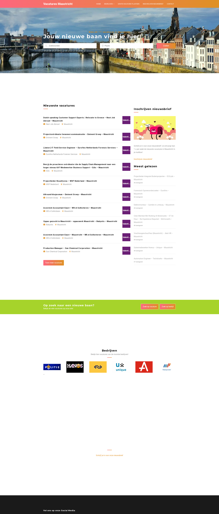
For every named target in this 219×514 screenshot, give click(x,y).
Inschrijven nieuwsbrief (153, 4)
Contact (170, 4)
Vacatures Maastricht (58, 3)
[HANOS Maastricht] (52, 367)
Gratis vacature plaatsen (128, 4)
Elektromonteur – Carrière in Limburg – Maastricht (154, 205)
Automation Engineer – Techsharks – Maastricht (153, 259)
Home (98, 4)
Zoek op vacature (150, 306)
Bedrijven (108, 4)
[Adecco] (121, 367)
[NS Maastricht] (75, 367)
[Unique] (98, 367)
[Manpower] (144, 367)
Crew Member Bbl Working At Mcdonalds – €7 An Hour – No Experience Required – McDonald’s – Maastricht (153, 219)
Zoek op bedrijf (168, 306)
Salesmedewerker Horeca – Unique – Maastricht (153, 247)
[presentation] (43, 374)
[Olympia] (167, 367)
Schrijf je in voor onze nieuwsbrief (109, 455)
